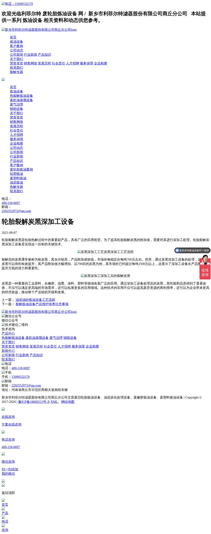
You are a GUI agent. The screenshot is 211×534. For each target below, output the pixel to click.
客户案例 (16, 46)
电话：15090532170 (19, 4)
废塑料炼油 (18, 178)
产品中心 (8, 333)
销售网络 (30, 63)
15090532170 (21, 377)
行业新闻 (30, 54)
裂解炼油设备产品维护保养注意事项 (42, 304)
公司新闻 (16, 54)
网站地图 (67, 401)
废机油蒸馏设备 (21, 100)
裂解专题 (16, 72)
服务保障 (86, 63)
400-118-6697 (11, 203)
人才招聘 (72, 63)
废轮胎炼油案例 (21, 169)
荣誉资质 (16, 63)
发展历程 (44, 63)
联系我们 (16, 67)
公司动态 (16, 50)
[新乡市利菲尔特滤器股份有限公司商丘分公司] (39, 311)
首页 (13, 37)
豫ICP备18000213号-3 (33, 401)
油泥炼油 (16, 182)
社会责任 (58, 63)
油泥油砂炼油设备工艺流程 (35, 299)
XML (54, 401)
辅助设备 (16, 108)
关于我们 (16, 59)
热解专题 (16, 187)
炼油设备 (16, 41)
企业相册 (100, 63)
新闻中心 (8, 350)
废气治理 (16, 104)
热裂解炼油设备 (21, 95)
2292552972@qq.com (16, 211)
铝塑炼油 (16, 174)
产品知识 (44, 54)
